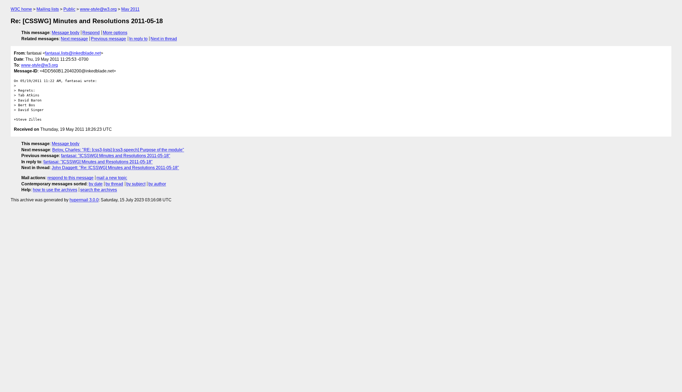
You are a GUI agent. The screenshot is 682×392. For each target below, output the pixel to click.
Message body (65, 32)
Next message (74, 38)
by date (96, 184)
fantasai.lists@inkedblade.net (73, 53)
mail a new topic (111, 177)
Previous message (108, 38)
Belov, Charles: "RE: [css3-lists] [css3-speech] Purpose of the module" (118, 150)
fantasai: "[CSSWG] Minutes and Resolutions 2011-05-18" (115, 155)
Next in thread (164, 38)
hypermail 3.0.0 (84, 200)
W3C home (21, 9)
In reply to (138, 38)
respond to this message (70, 177)
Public (69, 9)
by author (157, 184)
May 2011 (130, 9)
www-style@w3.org (98, 9)
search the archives (98, 189)
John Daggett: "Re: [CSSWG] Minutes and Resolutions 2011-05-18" (115, 167)
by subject (135, 184)
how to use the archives (55, 189)
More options (115, 32)
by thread (114, 184)
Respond (91, 32)
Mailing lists (47, 9)
